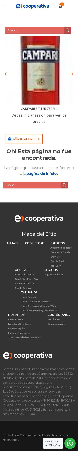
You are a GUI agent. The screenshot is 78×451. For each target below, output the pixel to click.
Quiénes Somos (17, 319)
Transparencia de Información (24, 337)
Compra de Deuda (60, 252)
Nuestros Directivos (19, 323)
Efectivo (55, 256)
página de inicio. (42, 173)
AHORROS (22, 270)
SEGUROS (51, 270)
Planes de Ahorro (24, 283)
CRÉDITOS (57, 243)
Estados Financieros (19, 332)
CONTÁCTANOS (59, 314)
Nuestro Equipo (17, 328)
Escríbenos (54, 319)
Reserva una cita (56, 323)
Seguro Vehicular (53, 274)
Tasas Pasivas (28, 296)
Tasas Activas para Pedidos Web (38, 305)
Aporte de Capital (24, 274)
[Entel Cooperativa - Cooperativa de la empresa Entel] (32, 6)
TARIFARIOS (29, 292)
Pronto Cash (57, 261)
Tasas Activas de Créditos (35, 301)
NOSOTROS (16, 314)
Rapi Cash (55, 265)
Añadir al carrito (26, 139)
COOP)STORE (34, 243)
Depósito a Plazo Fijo (26, 279)
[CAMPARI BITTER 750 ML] (39, 70)
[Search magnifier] (67, 30)
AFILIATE (12, 243)
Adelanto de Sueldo (61, 247)
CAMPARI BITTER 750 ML (39, 109)
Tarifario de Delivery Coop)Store (39, 310)
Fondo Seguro (23, 288)
